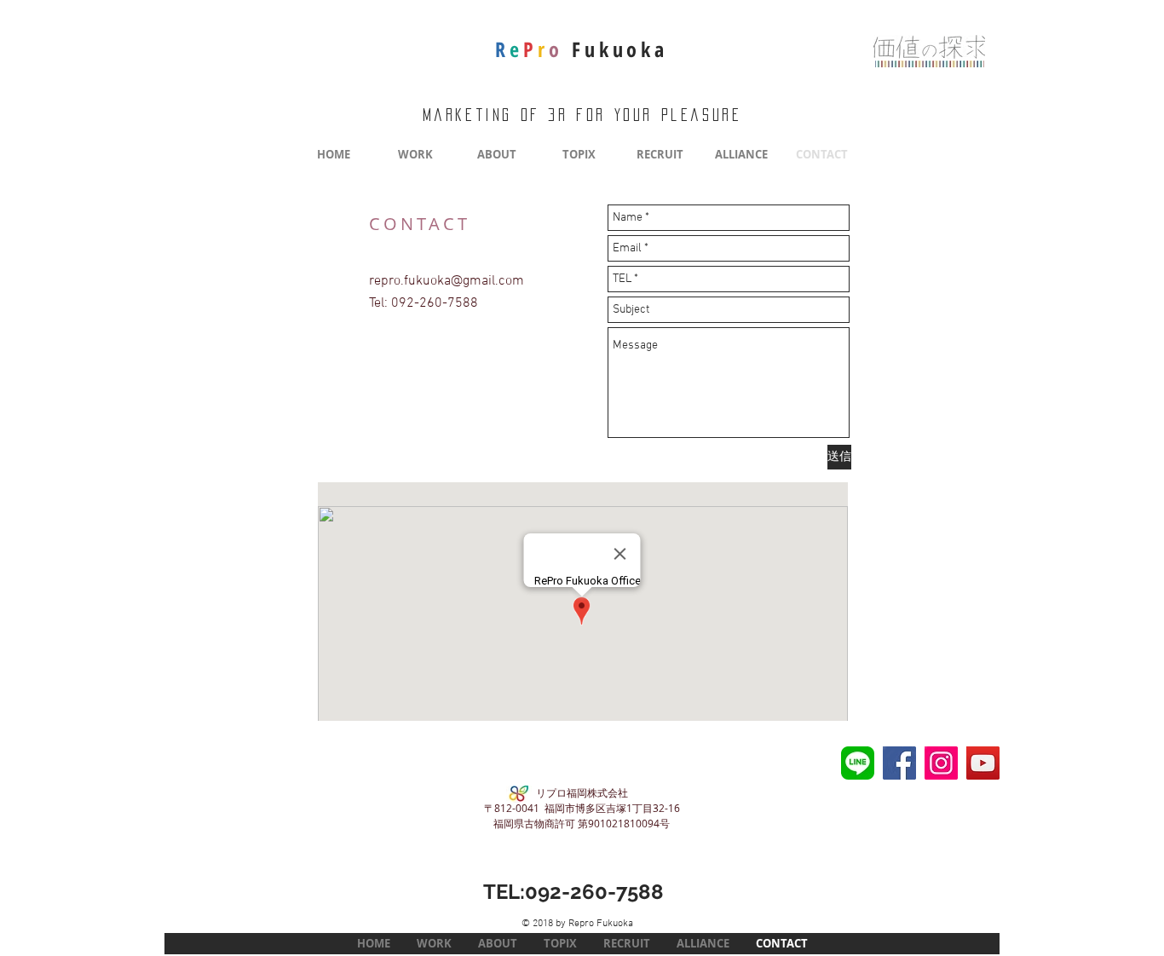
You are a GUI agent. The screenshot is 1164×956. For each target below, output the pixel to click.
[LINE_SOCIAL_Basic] (857, 763)
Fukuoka (581, 49)
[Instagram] (941, 763)
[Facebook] (899, 763)
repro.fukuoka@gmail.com (446, 281)
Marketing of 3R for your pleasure (582, 115)
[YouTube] (983, 763)
